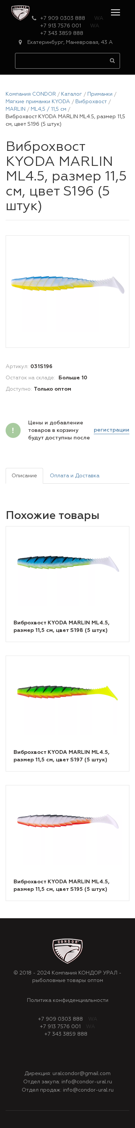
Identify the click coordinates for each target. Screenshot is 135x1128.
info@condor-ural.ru (87, 1081)
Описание (24, 475)
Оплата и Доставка (74, 475)
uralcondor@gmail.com (81, 1073)
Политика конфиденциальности (67, 1000)
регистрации (111, 430)
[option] (67, 292)
